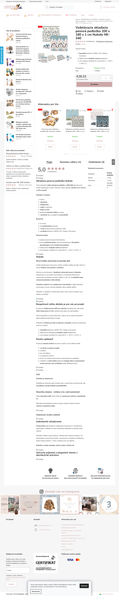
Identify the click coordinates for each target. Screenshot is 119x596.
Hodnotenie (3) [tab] (97, 161)
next (111, 131)
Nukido (83, 44)
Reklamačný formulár (68, 541)
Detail (50, 147)
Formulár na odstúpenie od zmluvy (73, 538)
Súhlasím (84, 586)
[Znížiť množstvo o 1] (101, 78)
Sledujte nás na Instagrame (62, 491)
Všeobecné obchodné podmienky (15, 1)
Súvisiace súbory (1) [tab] (70, 161)
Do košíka (94, 84)
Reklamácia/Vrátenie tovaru (70, 535)
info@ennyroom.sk (44, 525)
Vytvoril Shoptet (107, 594)
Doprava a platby (67, 544)
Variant (11, 584)
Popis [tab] (49, 161)
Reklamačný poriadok (35, 1)
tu (65, 587)
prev (39, 131)
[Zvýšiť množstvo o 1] (110, 78)
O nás (63, 547)
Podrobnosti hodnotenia (104, 41)
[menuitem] (13, 14)
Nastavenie (36, 591)
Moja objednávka (67, 550)
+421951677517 (44, 530)
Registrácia (108, 1)
